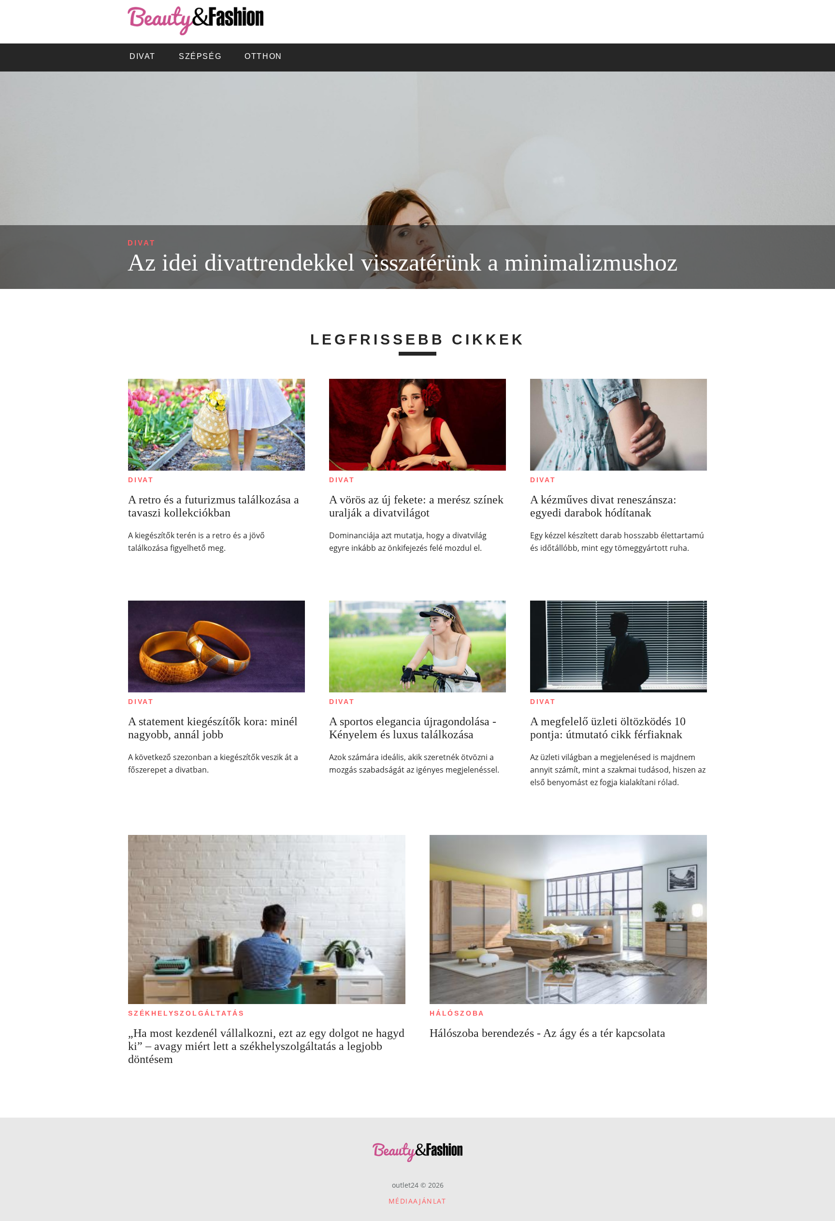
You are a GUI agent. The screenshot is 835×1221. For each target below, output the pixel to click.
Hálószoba (457, 1013)
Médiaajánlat (417, 1201)
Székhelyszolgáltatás (186, 1013)
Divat (142, 243)
